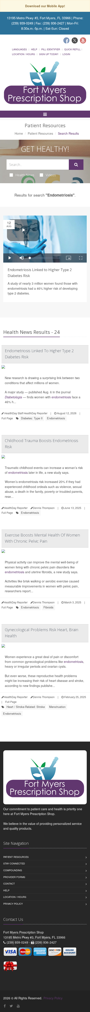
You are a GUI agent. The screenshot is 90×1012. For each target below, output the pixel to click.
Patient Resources (40, 133)
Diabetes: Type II (32, 418)
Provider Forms (14, 877)
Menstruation (57, 707)
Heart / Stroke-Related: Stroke (26, 707)
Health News (25, 175)
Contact (9, 883)
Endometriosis (56, 418)
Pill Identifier (50, 49)
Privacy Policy (13, 903)
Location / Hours (23, 54)
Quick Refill (72, 49)
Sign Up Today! (48, 54)
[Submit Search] (76, 164)
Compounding (12, 870)
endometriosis (61, 397)
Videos (51, 175)
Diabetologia (13, 397)
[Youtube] (83, 40)
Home (19, 133)
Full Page (7, 418)
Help (34, 49)
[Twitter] (75, 40)
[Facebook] (66, 40)
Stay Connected (14, 863)
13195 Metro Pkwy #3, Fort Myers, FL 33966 (39, 18)
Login (66, 54)
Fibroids (48, 607)
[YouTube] (18, 1005)
